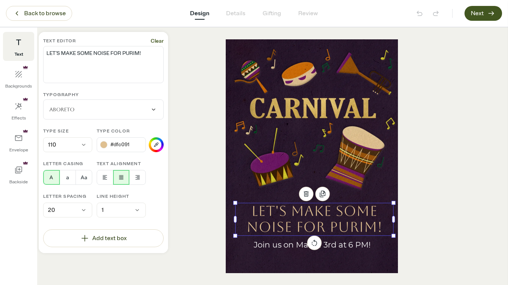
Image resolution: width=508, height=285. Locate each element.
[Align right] (137, 177)
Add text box (109, 238)
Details (235, 13)
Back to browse (45, 13)
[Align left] (105, 177)
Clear (157, 41)
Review (308, 13)
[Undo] (419, 13)
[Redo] (435, 13)
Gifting (272, 13)
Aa (84, 177)
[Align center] (121, 177)
